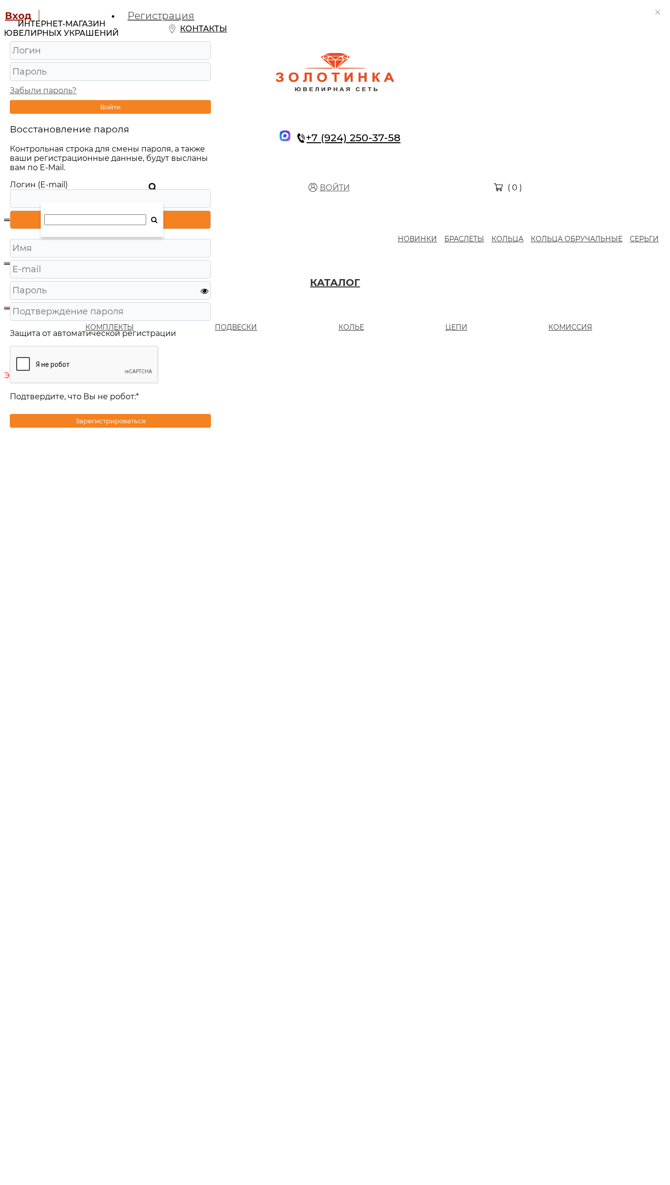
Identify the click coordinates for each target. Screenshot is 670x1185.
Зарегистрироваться (111, 421)
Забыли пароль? (43, 90)
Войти (110, 107)
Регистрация (161, 16)
